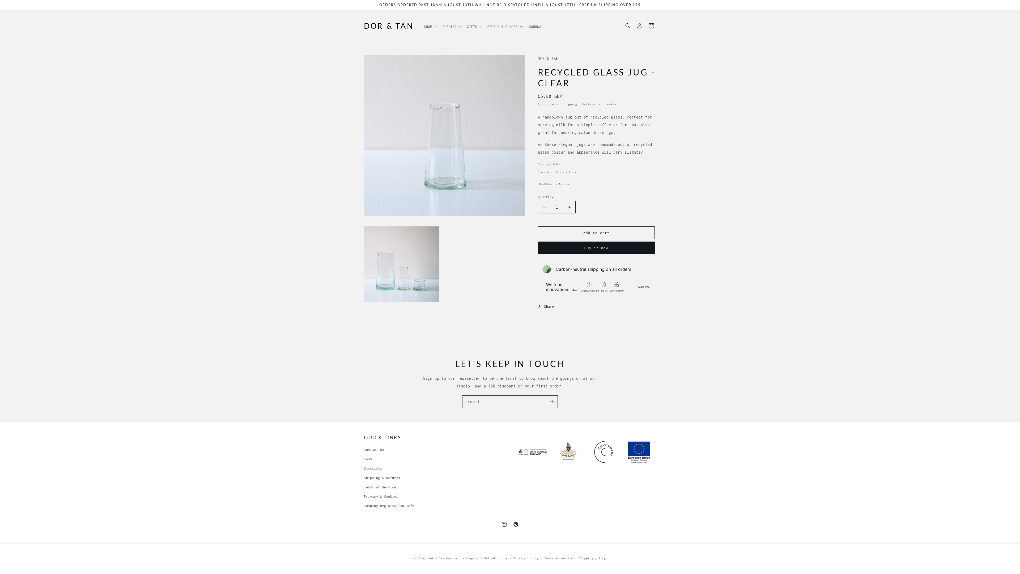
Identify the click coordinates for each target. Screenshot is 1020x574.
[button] (430, 25)
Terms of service (559, 558)
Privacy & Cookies (381, 497)
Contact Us (374, 450)
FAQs (368, 459)
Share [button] (549, 307)
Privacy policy (525, 558)
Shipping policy (592, 558)
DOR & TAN (436, 558)
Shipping (570, 104)
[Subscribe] (552, 401)
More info (644, 286)
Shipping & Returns (382, 478)
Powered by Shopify (462, 558)
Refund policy (496, 558)
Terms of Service (380, 487)
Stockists (373, 468)
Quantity (546, 197)
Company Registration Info (389, 506)
